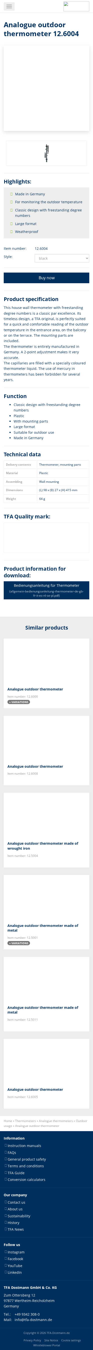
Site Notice (51, 1340)
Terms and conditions (26, 1166)
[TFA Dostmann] (76, 6)
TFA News (16, 1229)
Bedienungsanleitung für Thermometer (46, 590)
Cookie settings (71, 1340)
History (13, 1222)
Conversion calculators (26, 1179)
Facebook (15, 1258)
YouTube (15, 1265)
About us (15, 1209)
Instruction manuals (24, 1145)
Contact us (16, 1202)
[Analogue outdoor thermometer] (46, 661)
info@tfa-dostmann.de (33, 1319)
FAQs (12, 1152)
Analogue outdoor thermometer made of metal (42, 928)
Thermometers (25, 1121)
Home (8, 1121)
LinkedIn (15, 1272)
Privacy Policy (32, 1340)
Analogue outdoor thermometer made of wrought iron (42, 846)
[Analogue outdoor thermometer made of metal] (46, 897)
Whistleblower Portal (46, 1345)
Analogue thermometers (56, 1121)
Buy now (47, 277)
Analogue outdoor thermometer (35, 689)
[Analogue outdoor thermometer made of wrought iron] (46, 815)
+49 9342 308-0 (27, 1314)
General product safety (27, 1159)
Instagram (16, 1252)
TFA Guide (16, 1173)
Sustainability (19, 1215)
